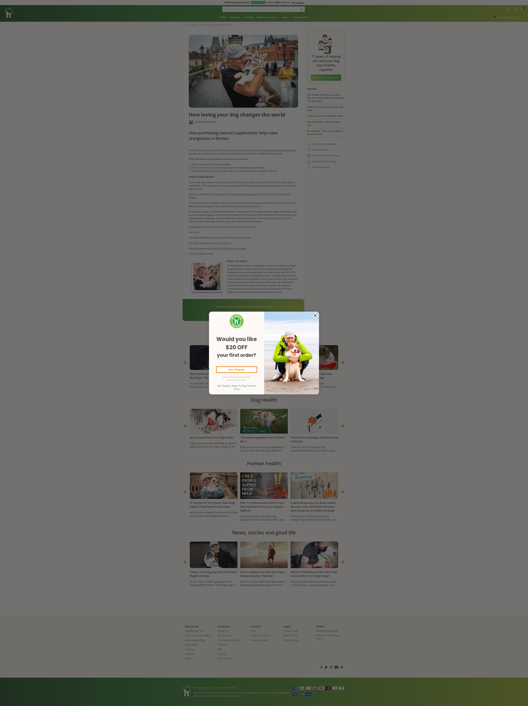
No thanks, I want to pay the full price (237, 387)
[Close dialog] (315, 315)
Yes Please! (237, 369)
